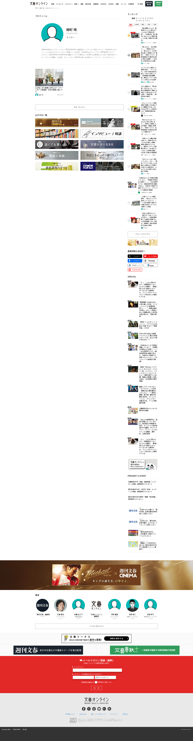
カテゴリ (68, 4)
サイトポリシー (114, 714)
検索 (141, 4)
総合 (133, 18)
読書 (117, 4)
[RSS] (109, 709)
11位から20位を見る (142, 234)
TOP (36, 8)
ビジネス (150, 18)
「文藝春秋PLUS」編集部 (146, 192)
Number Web (6, 729)
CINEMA (111, 4)
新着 (52, 4)
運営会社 (125, 714)
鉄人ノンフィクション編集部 (149, 42)
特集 (75, 4)
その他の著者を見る (96, 626)
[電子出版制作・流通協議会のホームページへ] (73, 721)
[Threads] (94, 709)
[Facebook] (84, 709)
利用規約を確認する (87, 682)
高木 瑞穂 (151, 82)
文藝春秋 (96, 4)
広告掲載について (70, 714)
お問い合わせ (83, 714)
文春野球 (131, 4)
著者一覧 (42, 8)
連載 (82, 4)
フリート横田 (146, 63)
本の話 (25, 729)
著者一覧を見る (79, 107)
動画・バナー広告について (98, 714)
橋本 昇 (145, 82)
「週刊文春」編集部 (147, 115)
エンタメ (139, 20)
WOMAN (103, 4)
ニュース (141, 18)
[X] (89, 709)
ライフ (147, 20)
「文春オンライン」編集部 (149, 134)
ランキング (59, 4)
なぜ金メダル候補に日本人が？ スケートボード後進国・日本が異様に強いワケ (49, 90)
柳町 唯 (41, 95)
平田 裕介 (145, 227)
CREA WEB (16, 729)
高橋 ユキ (145, 209)
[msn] (104, 709)
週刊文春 (88, 4)
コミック (123, 4)
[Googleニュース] (99, 709)
